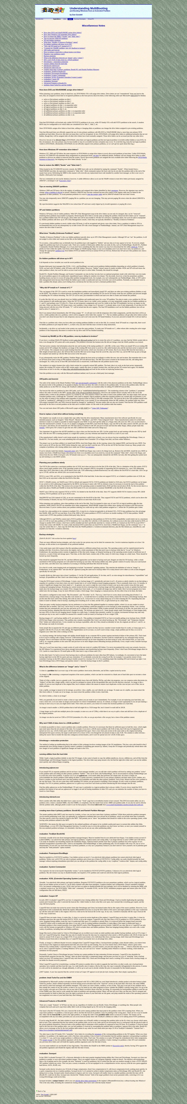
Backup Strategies (80, 19)
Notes (70, 19)
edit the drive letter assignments (86, 1081)
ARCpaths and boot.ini (52, 50)
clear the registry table (94, 194)
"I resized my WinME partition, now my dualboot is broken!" (65, 48)
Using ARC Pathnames (100, 408)
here (74, 538)
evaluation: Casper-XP (51, 79)
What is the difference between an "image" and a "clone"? (63, 58)
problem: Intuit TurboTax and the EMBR (58, 85)
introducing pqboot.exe (52, 66)
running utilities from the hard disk (55, 64)
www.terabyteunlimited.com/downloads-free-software (124, 805)
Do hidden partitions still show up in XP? (58, 44)
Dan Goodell (77, 15)
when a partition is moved (53, 192)
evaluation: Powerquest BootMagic (56, 73)
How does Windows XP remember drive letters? (60, 34)
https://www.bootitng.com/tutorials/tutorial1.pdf (55, 1030)
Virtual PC (91, 19)
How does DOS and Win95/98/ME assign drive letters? (63, 32)
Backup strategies (50, 56)
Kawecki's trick (69, 451)
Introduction (39, 19)
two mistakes (89, 447)
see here (96, 155)
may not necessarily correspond (86, 383)
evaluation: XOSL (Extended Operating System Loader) (63, 77)
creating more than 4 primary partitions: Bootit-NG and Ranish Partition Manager (71, 69)
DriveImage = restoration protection (56, 62)
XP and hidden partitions (52, 40)
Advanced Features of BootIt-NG (55, 83)
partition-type (59, 251)
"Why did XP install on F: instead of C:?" (58, 46)
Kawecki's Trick (65, 181)
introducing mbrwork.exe (52, 67)
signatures (114, 190)
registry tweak (47, 1040)
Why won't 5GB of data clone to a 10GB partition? (61, 60)
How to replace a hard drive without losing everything (62, 52)
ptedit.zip (134, 247)
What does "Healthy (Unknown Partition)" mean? (61, 42)
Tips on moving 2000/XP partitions (56, 38)
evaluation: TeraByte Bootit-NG (55, 71)
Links (64, 19)
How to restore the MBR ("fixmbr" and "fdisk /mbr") (62, 36)
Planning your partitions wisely (54, 54)
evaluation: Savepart (51, 81)
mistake (42, 428)
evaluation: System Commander (54, 75)
